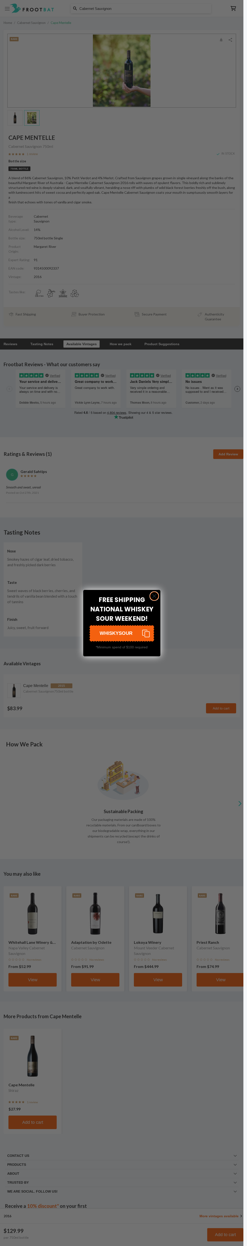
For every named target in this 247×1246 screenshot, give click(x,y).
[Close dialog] (154, 596)
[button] (121, 633)
